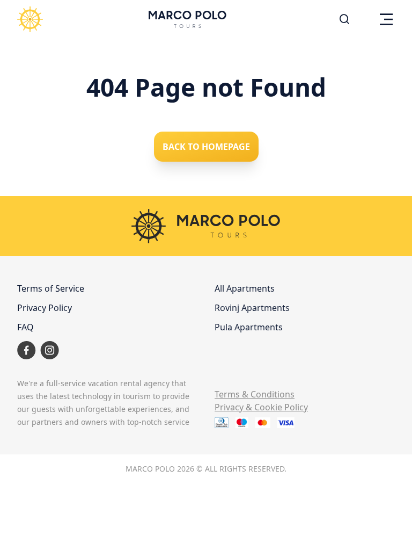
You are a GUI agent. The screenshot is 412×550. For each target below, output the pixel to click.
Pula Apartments (249, 327)
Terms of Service (50, 288)
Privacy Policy (44, 308)
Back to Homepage (206, 147)
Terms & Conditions (255, 394)
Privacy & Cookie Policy (261, 407)
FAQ (25, 327)
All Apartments (245, 288)
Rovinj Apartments (252, 308)
